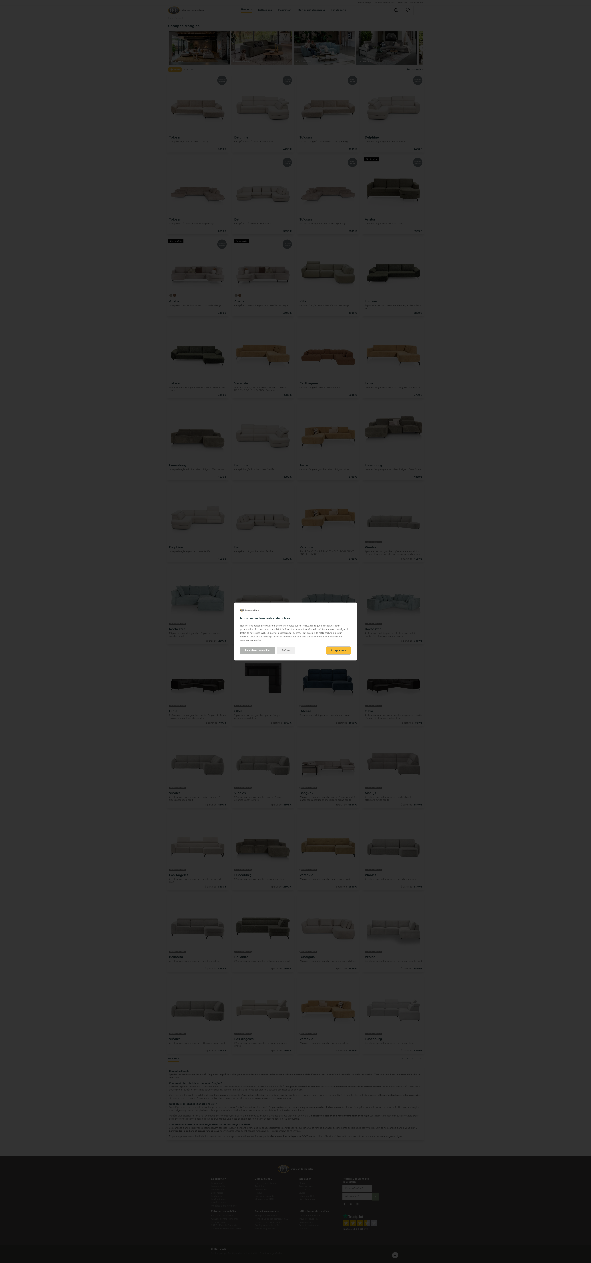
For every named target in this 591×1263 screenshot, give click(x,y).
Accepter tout (338, 650)
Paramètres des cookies (257, 650)
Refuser (286, 650)
